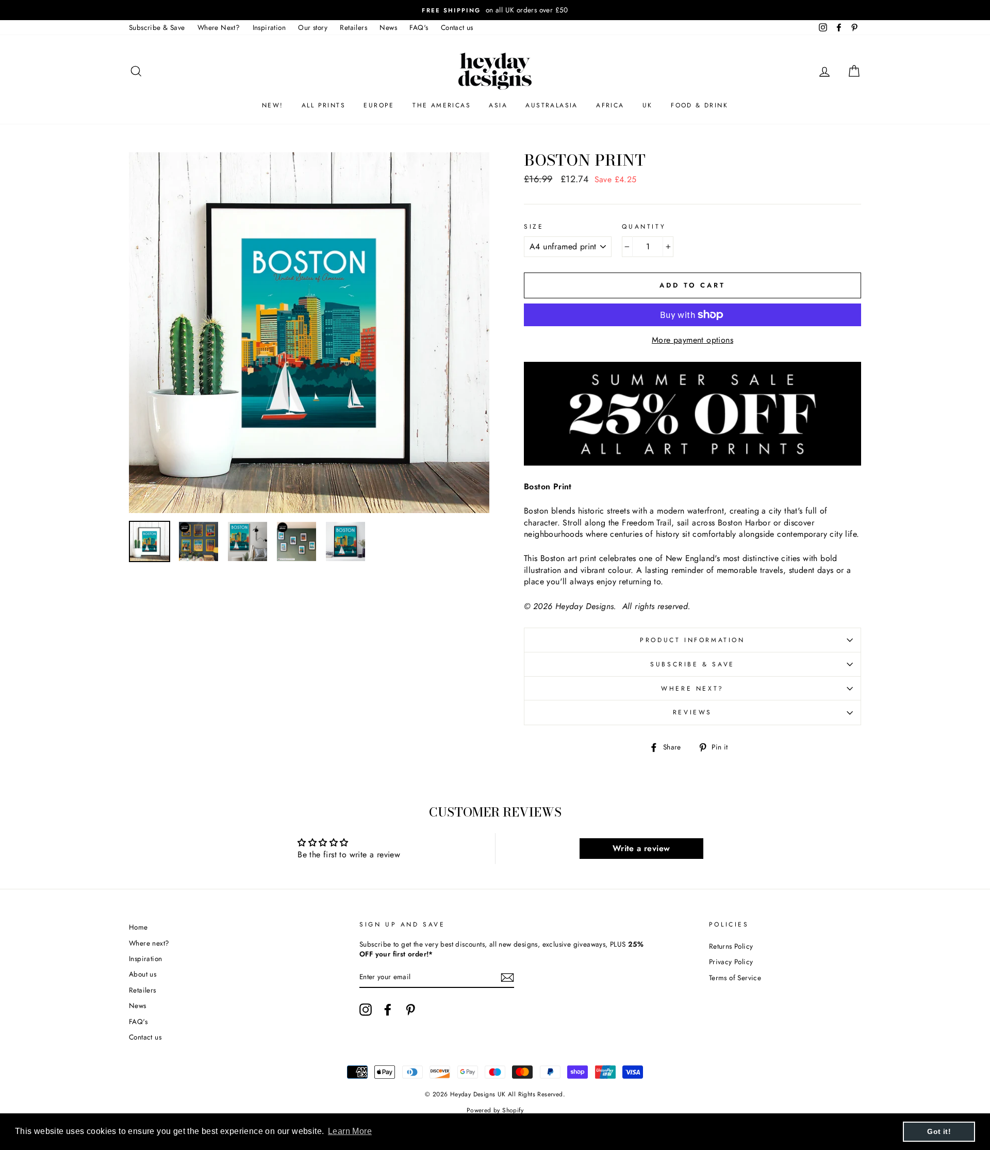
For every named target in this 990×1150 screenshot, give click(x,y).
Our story (312, 27)
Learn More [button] (350, 1131)
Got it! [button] (939, 1131)
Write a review (641, 848)
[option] (495, 10)
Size (533, 226)
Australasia (551, 105)
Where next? (692, 688)
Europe (379, 105)
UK (647, 105)
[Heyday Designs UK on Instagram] (365, 1009)
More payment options (692, 340)
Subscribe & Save (157, 27)
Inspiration (269, 27)
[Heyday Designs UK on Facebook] (388, 1009)
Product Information (692, 640)
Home (138, 927)
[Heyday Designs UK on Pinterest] (410, 1009)
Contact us (457, 27)
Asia (498, 105)
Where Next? (218, 27)
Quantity (644, 226)
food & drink (699, 105)
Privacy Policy (731, 961)
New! (273, 105)
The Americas (441, 105)
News (388, 27)
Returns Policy (731, 946)
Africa (610, 105)
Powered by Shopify (495, 1110)
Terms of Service (735, 977)
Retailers (353, 27)
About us (142, 974)
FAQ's (418, 27)
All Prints (323, 105)
